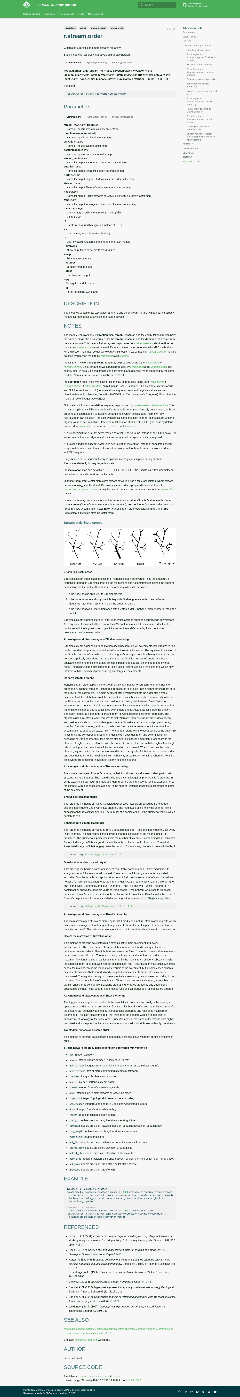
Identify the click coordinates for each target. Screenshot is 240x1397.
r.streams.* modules (86, 1339)
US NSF (71, 1393)
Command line (73, 62)
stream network (98, 28)
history (115, 1376)
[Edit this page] (174, 29)
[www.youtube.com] (215, 1391)
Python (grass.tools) (97, 62)
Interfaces (49, 14)
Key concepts (66, 14)
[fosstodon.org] (191, 1391)
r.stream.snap (71, 1333)
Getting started (31, 14)
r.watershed (106, 356)
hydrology (70, 28)
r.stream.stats (88, 1333)
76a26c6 (136, 1380)
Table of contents (192, 28)
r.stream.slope (165, 1329)
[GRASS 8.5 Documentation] (28, 5)
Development (95, 14)
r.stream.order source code (94, 1376)
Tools (81, 14)
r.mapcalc (130, 426)
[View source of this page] (169, 29)
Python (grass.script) (122, 62)
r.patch (123, 356)
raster (83, 28)
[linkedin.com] (203, 1391)
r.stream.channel (85, 1329)
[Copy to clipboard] (173, 94)
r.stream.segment (146, 1329)
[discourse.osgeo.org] (197, 1391)
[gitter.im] (185, 1391)
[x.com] (209, 1391)
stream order (117, 28)
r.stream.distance (106, 1329)
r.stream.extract (144, 343)
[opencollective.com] (179, 1391)
